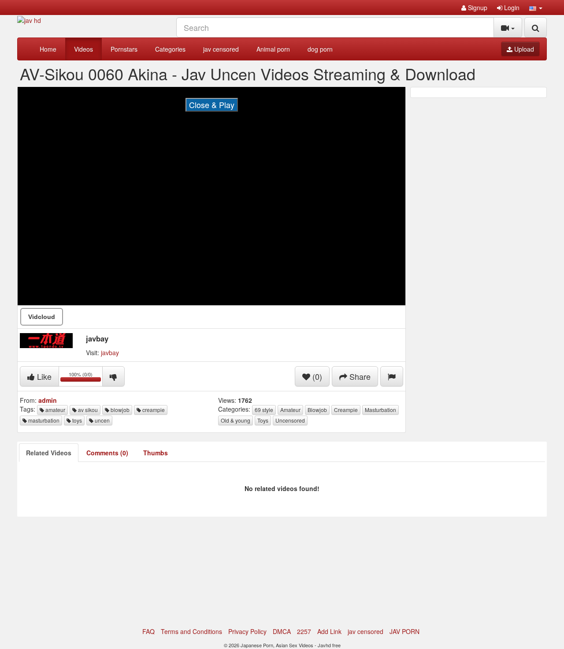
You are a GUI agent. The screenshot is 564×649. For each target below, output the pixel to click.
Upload (523, 49)
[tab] (48, 452)
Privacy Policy (247, 631)
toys (76, 420)
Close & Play (211, 104)
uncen (101, 420)
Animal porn (273, 49)
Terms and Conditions (191, 631)
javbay (110, 352)
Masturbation (380, 409)
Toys (262, 420)
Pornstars (124, 49)
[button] (536, 7)
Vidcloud (41, 316)
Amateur (290, 409)
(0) (316, 376)
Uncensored (290, 420)
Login (510, 7)
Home (48, 49)
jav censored (221, 49)
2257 (304, 631)
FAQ (148, 631)
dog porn (320, 49)
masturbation (43, 420)
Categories (170, 49)
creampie (153, 409)
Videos (83, 49)
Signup (476, 7)
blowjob (119, 409)
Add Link (329, 631)
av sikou (87, 409)
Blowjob (317, 409)
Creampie (346, 409)
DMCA (282, 631)
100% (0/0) (86, 378)
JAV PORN (404, 631)
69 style (264, 409)
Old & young (235, 420)
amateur (54, 409)
